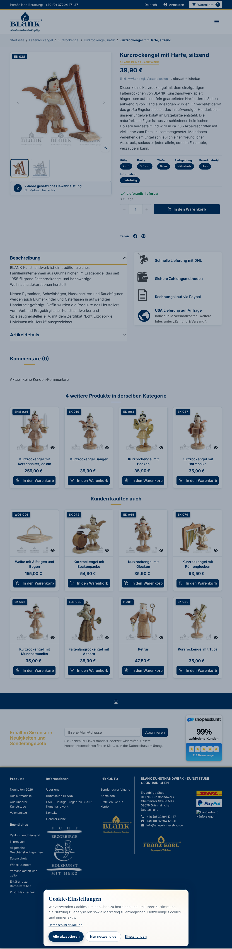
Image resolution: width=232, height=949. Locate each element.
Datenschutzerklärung (65, 925)
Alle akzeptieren (66, 936)
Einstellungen (136, 936)
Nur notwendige (103, 936)
